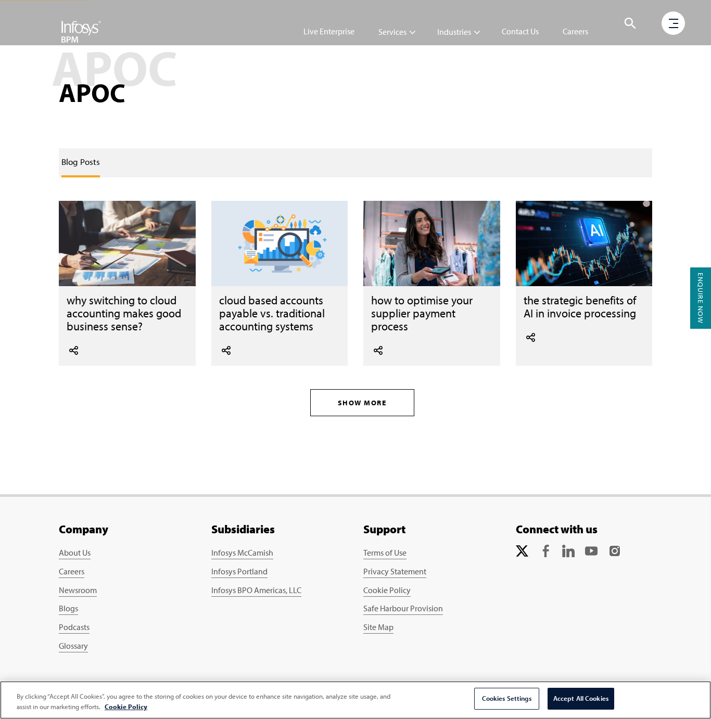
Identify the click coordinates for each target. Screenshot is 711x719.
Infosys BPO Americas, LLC (256, 590)
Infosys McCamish (242, 552)
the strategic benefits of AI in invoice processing (580, 306)
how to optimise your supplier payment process (422, 313)
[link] (80, 161)
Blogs (68, 608)
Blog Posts (80, 161)
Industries (454, 32)
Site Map (378, 627)
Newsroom (78, 590)
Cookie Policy (387, 590)
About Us (75, 552)
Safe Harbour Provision (403, 608)
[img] (81, 31)
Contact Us (520, 31)
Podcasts (74, 627)
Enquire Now (700, 298)
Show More (362, 402)
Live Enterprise (328, 31)
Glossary (73, 645)
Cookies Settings (506, 698)
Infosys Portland (239, 571)
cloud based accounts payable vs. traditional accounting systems (272, 313)
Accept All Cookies (580, 698)
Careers (575, 31)
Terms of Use (385, 552)
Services (392, 32)
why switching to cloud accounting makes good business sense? (124, 313)
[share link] (73, 349)
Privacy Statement (394, 571)
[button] (630, 23)
